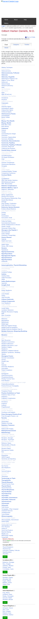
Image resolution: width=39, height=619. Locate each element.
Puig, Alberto (6, 592)
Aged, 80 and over (7, 94)
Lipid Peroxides (6, 297)
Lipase (3, 295)
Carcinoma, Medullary (7, 139)
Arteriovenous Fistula (9, 114)
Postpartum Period (7, 391)
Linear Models (5, 294)
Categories (16, 44)
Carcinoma (4, 135)
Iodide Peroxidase (6, 277)
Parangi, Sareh (7, 567)
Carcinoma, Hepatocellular (9, 137)
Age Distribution (6, 89)
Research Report (6, 448)
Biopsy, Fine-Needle (8, 121)
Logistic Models (6, 304)
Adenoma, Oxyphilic (8, 77)
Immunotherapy (6, 268)
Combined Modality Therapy (9, 171)
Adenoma (5, 75)
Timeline (27, 44)
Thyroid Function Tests (8, 484)
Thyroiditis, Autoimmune (9, 497)
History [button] (6, 23)
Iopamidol (4, 283)
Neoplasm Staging (7, 347)
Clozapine (4, 166)
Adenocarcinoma (6, 71)
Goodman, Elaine (7, 594)
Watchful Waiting (6, 532)
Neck (3, 338)
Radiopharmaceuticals (9, 430)
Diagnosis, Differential (8, 189)
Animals (4, 105)
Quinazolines (5, 421)
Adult (3, 87)
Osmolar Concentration (8, 358)
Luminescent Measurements (9, 306)
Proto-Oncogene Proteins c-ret (10, 416)
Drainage (4, 201)
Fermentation (5, 216)
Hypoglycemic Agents (9, 255)
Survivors (4, 474)
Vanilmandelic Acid (7, 525)
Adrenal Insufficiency (7, 85)
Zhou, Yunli (6, 609)
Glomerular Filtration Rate (9, 228)
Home (6, 19)
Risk (3, 452)
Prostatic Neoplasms (7, 410)
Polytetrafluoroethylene (8, 384)
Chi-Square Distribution (8, 157)
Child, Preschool (6, 161)
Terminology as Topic (8, 478)
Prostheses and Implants (8, 412)
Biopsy (3, 119)
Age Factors (5, 91)
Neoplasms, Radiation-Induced (10, 350)
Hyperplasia (5, 250)
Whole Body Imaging (7, 535)
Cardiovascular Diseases (8, 148)
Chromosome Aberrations (8, 164)
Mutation (4, 335)
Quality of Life (5, 419)
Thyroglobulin (6, 480)
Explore (5, 556)
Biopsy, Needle (6, 123)
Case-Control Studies (7, 152)
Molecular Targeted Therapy (9, 325)
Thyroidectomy (6, 493)
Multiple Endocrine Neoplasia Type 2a (12, 329)
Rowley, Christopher (8, 596)
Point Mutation (5, 380)
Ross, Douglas (7, 564)
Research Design (6, 446)
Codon (3, 168)
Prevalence (5, 401)
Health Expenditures (7, 242)
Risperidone (5, 455)
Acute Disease (6, 69)
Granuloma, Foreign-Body (9, 235)
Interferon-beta (5, 276)
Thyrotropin (5, 503)
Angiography (5, 103)
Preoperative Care (6, 400)
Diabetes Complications (9, 185)
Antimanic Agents (6, 106)
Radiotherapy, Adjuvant (8, 434)
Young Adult (5, 537)
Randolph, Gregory (8, 577)
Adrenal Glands (6, 84)
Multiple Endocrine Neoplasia (9, 327)
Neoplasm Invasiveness (8, 342)
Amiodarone (5, 98)
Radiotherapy (6, 432)
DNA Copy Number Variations (10, 180)
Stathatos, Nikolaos (8, 565)
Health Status (5, 244)
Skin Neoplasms (6, 467)
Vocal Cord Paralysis (7, 530)
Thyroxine (5, 505)
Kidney (3, 288)
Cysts (3, 177)
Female (4, 214)
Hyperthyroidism (7, 253)
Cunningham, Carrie (8, 569)
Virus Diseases (6, 526)
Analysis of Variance (7, 101)
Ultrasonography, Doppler (8, 518)
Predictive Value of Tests (8, 395)
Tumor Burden (5, 514)
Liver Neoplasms (6, 303)
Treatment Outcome (7, 510)
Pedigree (4, 372)
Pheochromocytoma (7, 375)
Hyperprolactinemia (8, 251)
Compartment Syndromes (9, 173)
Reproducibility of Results (9, 445)
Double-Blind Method (7, 200)
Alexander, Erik (7, 579)
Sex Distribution (6, 464)
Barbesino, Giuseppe (8, 562)
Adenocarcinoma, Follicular (10, 73)
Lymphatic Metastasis (8, 310)
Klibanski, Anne (7, 613)
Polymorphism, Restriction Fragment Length (14, 382)
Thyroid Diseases (7, 482)
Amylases (4, 99)
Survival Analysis (6, 471)
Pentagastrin (5, 373)
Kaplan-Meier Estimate (8, 287)
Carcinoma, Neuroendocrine (11, 141)
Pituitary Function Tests (8, 379)
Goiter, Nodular (6, 233)
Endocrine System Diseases (11, 207)
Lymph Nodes (5, 308)
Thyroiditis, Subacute (8, 499)
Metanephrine (5, 320)
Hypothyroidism (7, 259)
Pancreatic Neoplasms (8, 366)
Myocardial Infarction (7, 336)
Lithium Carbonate (8, 299)
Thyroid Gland (6, 486)
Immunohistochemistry (8, 267)
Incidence (4, 270)
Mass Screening (6, 315)
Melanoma (4, 318)
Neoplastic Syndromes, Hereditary (11, 352)
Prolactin (4, 405)
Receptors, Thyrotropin (8, 439)
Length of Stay (6, 292)
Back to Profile (31, 37)
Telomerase (5, 476)
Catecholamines (6, 154)
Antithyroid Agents (7, 112)
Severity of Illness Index (8, 462)
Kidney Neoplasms (7, 290)
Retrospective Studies (8, 450)
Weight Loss (5, 533)
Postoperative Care (7, 387)
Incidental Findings (7, 272)
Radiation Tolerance (8, 425)
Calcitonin (5, 128)
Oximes (4, 359)
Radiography (5, 427)
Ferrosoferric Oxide (7, 217)
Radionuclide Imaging (7, 428)
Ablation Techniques (7, 67)
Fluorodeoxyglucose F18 (8, 219)
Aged (3, 92)
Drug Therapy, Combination (9, 203)
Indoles (4, 274)
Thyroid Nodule (7, 491)
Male (3, 313)
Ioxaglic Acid (6, 285)
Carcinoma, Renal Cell (8, 146)
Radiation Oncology (7, 423)
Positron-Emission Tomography (10, 386)
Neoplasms (5, 349)
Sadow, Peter (6, 584)
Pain (3, 363)
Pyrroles (4, 418)
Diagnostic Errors (6, 191)
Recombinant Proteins (8, 441)
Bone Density (5, 126)
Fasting (4, 212)
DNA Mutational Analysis (8, 182)
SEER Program (6, 457)
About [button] (16, 19)
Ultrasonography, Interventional (10, 519)
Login (3, 26)
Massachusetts (6, 317)
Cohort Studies (6, 169)
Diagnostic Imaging (7, 193)
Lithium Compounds (8, 301)
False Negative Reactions (9, 210)
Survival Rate (5, 473)
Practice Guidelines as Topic (11, 393)
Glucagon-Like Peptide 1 (10, 230)
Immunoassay (5, 263)
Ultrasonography (7, 516)
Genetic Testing (6, 226)
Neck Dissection (6, 340)
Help (25, 19)
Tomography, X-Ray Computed (10, 509)
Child (3, 159)
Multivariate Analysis (7, 333)
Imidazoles (4, 261)
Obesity (4, 354)
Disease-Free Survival (8, 196)
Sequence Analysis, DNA (8, 460)
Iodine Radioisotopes (8, 281)
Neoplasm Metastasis (7, 343)
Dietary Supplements (7, 194)
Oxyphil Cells (5, 361)
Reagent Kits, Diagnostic (8, 436)
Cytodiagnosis (5, 178)
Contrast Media (6, 175)
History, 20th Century (7, 246)
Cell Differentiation (7, 155)
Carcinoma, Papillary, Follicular (11, 145)
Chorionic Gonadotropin (8, 162)
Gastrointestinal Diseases (9, 223)
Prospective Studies (7, 409)
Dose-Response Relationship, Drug (11, 198)
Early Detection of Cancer (9, 205)
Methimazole (5, 322)
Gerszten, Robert (7, 598)
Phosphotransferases (7, 377)
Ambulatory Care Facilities (9, 96)
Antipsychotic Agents (7, 110)
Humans (4, 248)
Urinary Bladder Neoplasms (9, 523)
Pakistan (4, 365)
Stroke (3, 469)
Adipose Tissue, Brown (8, 80)
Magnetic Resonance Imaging (10, 312)
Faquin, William (7, 581)
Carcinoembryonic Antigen (9, 133)
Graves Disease (7, 237)
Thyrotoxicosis (6, 501)
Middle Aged (5, 324)
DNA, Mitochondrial (7, 183)
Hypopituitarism (7, 257)
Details (6, 47)
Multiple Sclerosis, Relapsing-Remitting (14, 331)
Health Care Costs (7, 241)
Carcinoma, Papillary (8, 143)
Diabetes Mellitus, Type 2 (10, 187)
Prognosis (4, 403)
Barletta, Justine (7, 582)
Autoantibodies (6, 115)
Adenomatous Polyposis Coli (9, 78)
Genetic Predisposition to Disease (11, 224)
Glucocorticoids (6, 232)
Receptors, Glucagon (7, 438)
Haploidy (4, 239)
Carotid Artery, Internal (9, 150)
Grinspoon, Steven (8, 608)
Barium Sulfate (6, 117)
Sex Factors (5, 466)
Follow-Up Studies (6, 221)
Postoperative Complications (9, 389)
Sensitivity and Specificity (9, 459)
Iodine (3, 279)
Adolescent (5, 82)
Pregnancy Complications (9, 398)
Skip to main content (7, 2)
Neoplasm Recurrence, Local (9, 345)
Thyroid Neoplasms (8, 489)
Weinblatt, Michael (8, 599)
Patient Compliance (7, 370)
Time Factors (5, 507)
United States (5, 521)
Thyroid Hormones (7, 488)
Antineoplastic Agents (7, 108)
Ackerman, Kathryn (8, 614)
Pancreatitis (5, 368)
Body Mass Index (6, 124)
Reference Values (6, 443)
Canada (4, 132)
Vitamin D (4, 528)
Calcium (4, 130)
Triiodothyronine (6, 512)
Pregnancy (4, 396)
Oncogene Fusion (7, 356)
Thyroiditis (5, 495)
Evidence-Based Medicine (9, 209)
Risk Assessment (6, 453)
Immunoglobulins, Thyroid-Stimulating (14, 265)
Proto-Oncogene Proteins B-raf (11, 414)
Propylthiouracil (6, 407)
